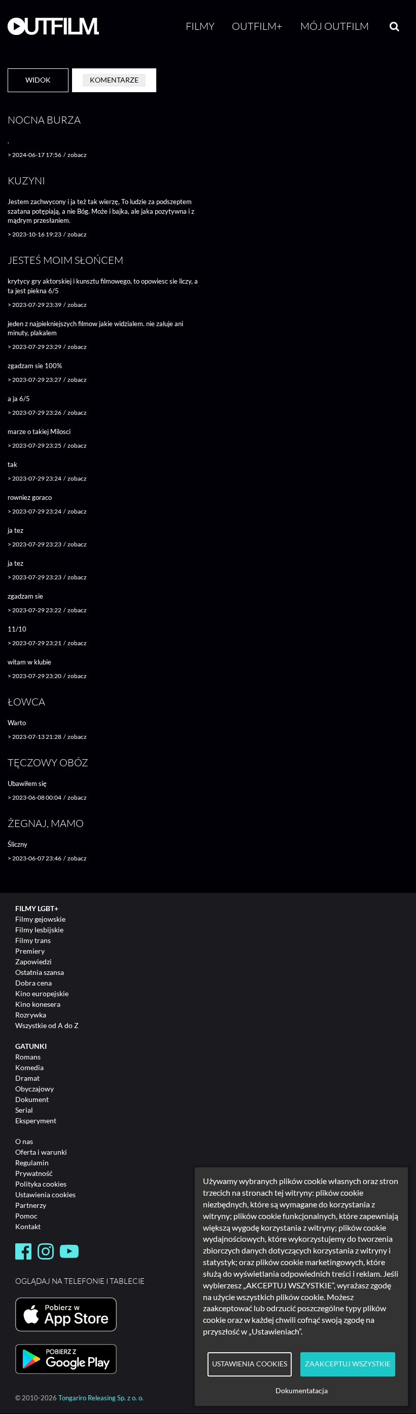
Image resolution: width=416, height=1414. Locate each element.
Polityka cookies (40, 1184)
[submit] (394, 26)
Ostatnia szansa (39, 972)
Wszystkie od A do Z (47, 1025)
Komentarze (114, 79)
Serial (24, 1110)
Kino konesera (37, 1004)
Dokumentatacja (301, 1391)
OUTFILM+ (257, 26)
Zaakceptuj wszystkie (348, 1364)
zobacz (77, 155)
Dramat (27, 1078)
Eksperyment (35, 1120)
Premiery (30, 951)
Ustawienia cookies (45, 1194)
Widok (38, 79)
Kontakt (28, 1226)
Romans (28, 1056)
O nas (24, 1141)
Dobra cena (33, 982)
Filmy (200, 26)
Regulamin (32, 1162)
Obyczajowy (34, 1088)
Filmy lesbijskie (39, 929)
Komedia (29, 1067)
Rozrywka (30, 1014)
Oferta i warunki (41, 1152)
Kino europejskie (41, 993)
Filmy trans (33, 940)
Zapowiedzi (33, 961)
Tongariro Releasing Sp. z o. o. (101, 1398)
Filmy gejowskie (40, 919)
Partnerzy (30, 1205)
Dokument (32, 1099)
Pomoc (26, 1215)
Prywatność (34, 1173)
